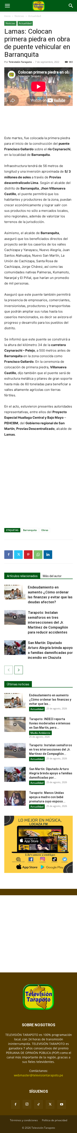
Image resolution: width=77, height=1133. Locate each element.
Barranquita (30, 530)
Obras (44, 530)
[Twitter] (18, 554)
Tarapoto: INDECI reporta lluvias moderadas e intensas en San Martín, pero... (49, 723)
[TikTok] (38, 1104)
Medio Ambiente (40, 733)
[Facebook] (8, 554)
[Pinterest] (28, 554)
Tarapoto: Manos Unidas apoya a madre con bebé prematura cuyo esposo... (47, 797)
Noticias (19, 16)
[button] (7, 6)
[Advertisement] (38, 121)
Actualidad (34, 16)
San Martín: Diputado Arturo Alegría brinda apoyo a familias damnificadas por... (50, 773)
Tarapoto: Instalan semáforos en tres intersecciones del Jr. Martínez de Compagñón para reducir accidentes (48, 622)
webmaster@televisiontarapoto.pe (38, 1075)
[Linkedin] (48, 554)
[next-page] (18, 670)
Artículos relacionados (22, 576)
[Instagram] (27, 1104)
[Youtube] (61, 1104)
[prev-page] (8, 670)
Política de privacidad (54, 1120)
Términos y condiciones (24, 1120)
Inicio (7, 16)
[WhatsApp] (38, 554)
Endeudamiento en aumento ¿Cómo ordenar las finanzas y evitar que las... (50, 700)
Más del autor (52, 576)
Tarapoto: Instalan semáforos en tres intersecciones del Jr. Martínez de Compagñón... (50, 749)
